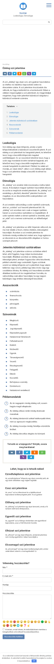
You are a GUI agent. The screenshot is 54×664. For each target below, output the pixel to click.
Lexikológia (14, 112)
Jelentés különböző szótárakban (23, 121)
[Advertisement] (27, 43)
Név (5, 567)
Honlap (6, 585)
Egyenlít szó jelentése (18, 516)
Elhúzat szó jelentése (17, 530)
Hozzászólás (8, 593)
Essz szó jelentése (16, 488)
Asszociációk (15, 125)
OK (34, 661)
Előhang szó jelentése (18, 502)
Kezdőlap (6, 64)
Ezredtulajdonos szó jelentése (22, 474)
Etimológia (13, 116)
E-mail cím (8, 576)
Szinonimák (14, 129)
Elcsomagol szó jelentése (20, 544)
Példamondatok (16, 133)
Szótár (23, 13)
